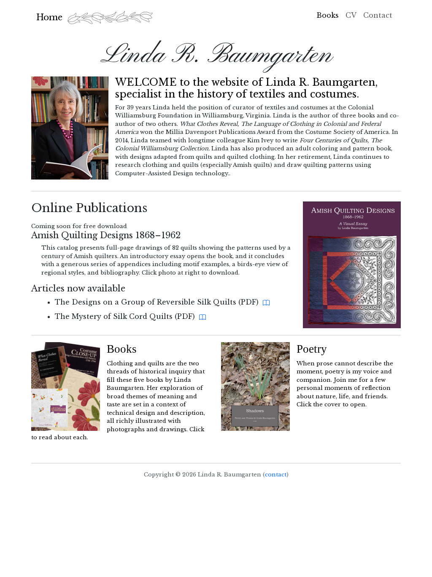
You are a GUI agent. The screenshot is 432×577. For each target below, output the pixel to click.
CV (351, 15)
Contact (377, 15)
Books (327, 15)
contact (275, 474)
